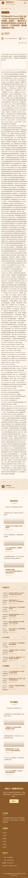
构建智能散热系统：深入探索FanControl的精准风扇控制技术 (12, 749)
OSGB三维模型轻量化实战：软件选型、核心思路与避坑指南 (17, 672)
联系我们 (5, 847)
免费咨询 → (14, 801)
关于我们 (5, 844)
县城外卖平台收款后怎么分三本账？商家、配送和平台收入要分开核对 (16, 593)
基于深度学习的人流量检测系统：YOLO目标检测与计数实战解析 (17, 658)
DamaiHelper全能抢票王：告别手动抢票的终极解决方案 (13, 771)
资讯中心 (6, 8)
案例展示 (5, 838)
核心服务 (5, 832)
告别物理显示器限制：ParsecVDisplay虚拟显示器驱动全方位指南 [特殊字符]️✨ (14, 571)
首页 (2, 8)
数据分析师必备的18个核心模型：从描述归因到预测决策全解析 (17, 679)
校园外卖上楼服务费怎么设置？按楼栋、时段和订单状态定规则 (17, 622)
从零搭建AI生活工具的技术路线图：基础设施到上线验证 (13, 727)
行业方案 (5, 835)
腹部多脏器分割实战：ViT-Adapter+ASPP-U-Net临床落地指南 (16, 600)
